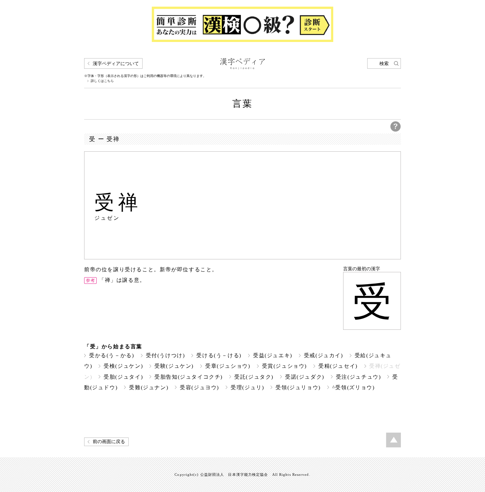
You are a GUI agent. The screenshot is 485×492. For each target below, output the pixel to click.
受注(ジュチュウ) (358, 377)
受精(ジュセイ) (338, 366)
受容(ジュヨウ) (199, 387)
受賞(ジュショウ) (284, 366)
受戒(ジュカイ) (323, 355)
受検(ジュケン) (123, 366)
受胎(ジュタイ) (123, 377)
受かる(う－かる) (111, 355)
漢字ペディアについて (116, 63)
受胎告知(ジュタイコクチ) (188, 377)
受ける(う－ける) (219, 355)
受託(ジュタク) (254, 377)
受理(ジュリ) (247, 387)
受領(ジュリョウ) (298, 387)
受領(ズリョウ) (353, 387)
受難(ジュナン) (148, 387)
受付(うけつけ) (165, 355)
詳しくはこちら (102, 81)
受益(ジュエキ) (272, 355)
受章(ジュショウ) (227, 366)
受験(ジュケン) (174, 366)
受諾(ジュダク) (304, 377)
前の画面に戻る (109, 441)
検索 (384, 63)
